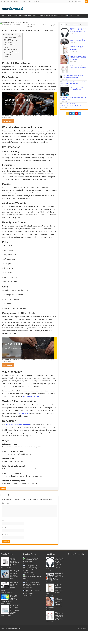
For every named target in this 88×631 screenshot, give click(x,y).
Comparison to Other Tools (11, 49)
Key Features (8, 39)
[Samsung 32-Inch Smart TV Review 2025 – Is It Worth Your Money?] (5, 597)
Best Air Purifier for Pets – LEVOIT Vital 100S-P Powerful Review (32, 576)
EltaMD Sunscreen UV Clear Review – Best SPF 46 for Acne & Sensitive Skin (78, 67)
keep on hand (23, 413)
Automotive (64, 15)
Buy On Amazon (8, 121)
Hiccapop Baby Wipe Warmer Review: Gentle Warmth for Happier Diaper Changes (31, 568)
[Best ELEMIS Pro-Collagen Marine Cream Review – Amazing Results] (5, 609)
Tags (81, 24)
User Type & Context (10, 44)
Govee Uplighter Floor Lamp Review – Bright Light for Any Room (31, 584)
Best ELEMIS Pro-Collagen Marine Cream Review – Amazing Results (14, 609)
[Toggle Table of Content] (19, 35)
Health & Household (44, 15)
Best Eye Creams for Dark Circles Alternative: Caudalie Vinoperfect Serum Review (78, 58)
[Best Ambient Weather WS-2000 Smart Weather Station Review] (5, 585)
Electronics (8, 15)
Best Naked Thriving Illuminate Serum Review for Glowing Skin (14, 562)
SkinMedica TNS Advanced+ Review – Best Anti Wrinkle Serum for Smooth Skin (78, 48)
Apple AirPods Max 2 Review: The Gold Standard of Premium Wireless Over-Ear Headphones (78, 30)
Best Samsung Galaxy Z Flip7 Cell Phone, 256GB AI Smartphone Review (14, 574)
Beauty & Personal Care (20, 15)
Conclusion (8, 54)
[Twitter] (72, 2)
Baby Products (54, 15)
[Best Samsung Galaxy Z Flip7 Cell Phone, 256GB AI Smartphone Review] (5, 574)
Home (2, 15)
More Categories (74, 15)
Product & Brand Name (10, 37)
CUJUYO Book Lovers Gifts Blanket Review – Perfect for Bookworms (32, 592)
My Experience (8, 42)
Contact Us (10, 1)
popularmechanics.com (31, 396)
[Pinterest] (74, 2)
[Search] (86, 1)
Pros (6, 46)
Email (4, 527)
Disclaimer (36, 1)
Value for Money (9, 51)
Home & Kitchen (32, 15)
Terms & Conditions (27, 1)
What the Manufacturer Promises (13, 41)
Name (4, 520)
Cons (6, 47)
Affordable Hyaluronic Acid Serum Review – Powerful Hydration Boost (76, 89)
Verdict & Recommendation (12, 52)
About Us (3, 1)
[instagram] (76, 2)
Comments (75, 24)
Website (5, 534)
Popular (68, 24)
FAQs (7, 56)
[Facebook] (70, 2)
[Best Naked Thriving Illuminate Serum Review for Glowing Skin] (5, 561)
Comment (6, 503)
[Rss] (69, 2)
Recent (62, 24)
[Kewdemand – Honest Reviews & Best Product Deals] (12, 8)
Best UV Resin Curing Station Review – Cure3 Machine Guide (30, 559)
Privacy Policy (17, 1)
